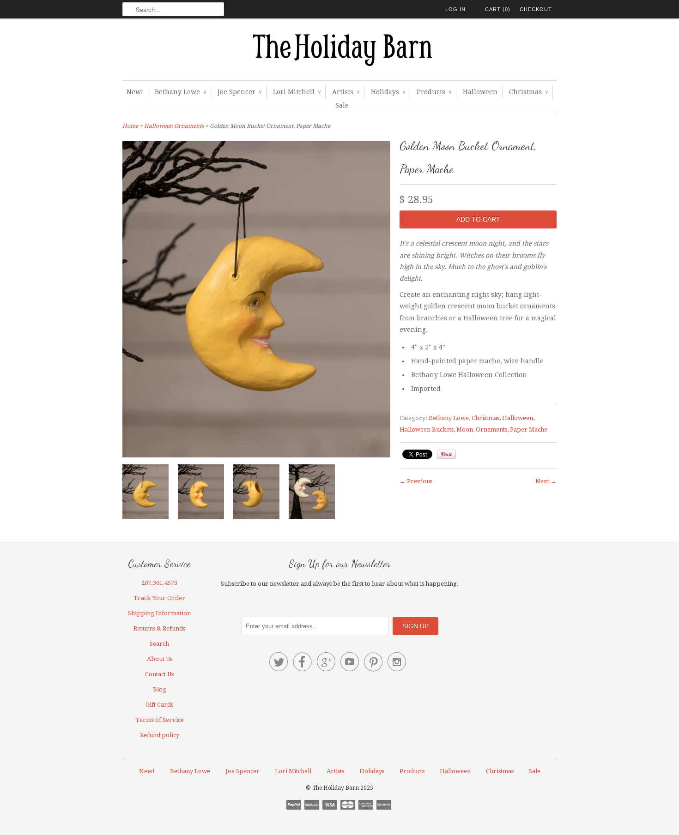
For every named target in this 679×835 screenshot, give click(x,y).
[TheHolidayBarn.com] (339, 51)
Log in (455, 9)
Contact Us (159, 674)
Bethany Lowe (180, 92)
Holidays (388, 92)
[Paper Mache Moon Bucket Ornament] (256, 493)
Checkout (536, 9)
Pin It (446, 454)
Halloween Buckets (427, 429)
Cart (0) (497, 9)
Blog (159, 689)
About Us (159, 658)
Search (159, 643)
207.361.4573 (159, 582)
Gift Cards (159, 704)
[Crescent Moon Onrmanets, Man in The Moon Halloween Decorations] (312, 493)
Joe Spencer (239, 92)
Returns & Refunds (159, 628)
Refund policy (159, 735)
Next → (546, 481)
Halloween (480, 92)
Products (434, 92)
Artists (345, 92)
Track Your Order (159, 598)
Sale (342, 105)
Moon (464, 429)
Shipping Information (159, 613)
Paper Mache (528, 429)
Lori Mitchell (297, 92)
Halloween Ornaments (174, 126)
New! (135, 92)
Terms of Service (159, 719)
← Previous (416, 481)
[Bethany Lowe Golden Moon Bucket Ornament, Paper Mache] (145, 493)
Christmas (528, 92)
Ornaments (491, 429)
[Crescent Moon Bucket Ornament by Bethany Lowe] (201, 493)
